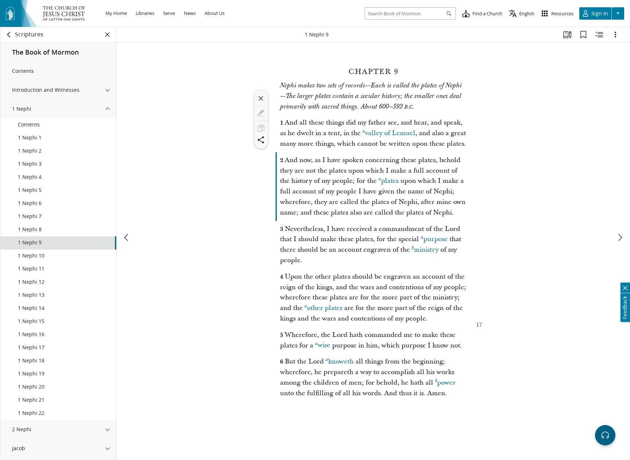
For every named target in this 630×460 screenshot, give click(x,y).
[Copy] (261, 128)
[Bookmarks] (583, 35)
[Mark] (261, 113)
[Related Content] (599, 35)
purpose (435, 239)
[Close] (261, 98)
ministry (426, 249)
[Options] (615, 35)
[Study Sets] (567, 35)
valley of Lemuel (390, 133)
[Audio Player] (605, 435)
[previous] (127, 237)
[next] (619, 237)
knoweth (341, 361)
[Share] (261, 140)
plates (389, 180)
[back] (9, 34)
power (446, 382)
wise (324, 345)
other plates (324, 307)
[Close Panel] (107, 34)
